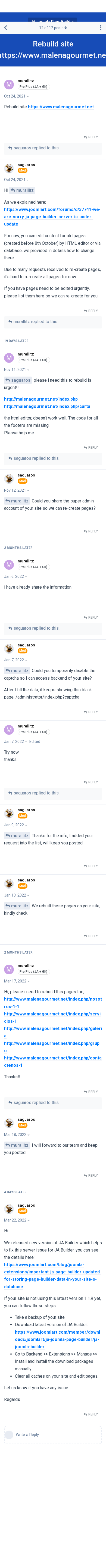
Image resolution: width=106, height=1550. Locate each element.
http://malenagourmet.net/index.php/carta (47, 406)
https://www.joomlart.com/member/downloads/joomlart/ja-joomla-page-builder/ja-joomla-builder (57, 1339)
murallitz (25, 190)
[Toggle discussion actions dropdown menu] (100, 28)
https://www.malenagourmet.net (61, 106)
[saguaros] (9, 168)
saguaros (20, 380)
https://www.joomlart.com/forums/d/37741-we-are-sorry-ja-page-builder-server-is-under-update (52, 217)
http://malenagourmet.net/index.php (41, 399)
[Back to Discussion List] (5, 28)
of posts (51, 28)
